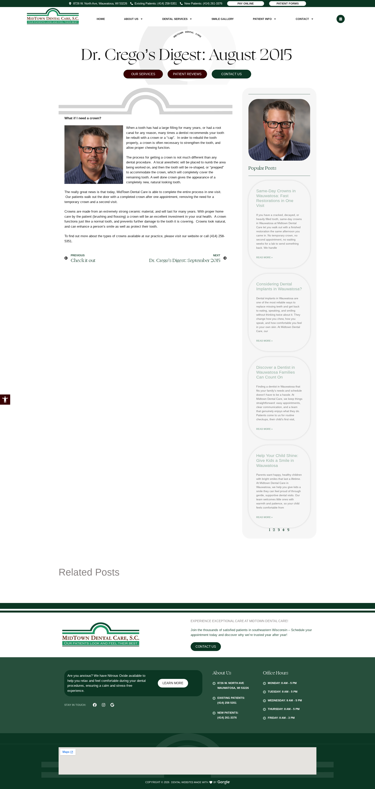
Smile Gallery (223, 18)
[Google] (112, 705)
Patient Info (262, 18)
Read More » (264, 257)
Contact (302, 18)
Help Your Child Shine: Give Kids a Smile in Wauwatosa (277, 460)
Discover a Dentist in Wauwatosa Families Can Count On (275, 372)
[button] (5, 399)
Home (101, 18)
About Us (131, 18)
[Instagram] (103, 705)
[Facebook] (95, 705)
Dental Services (175, 18)
